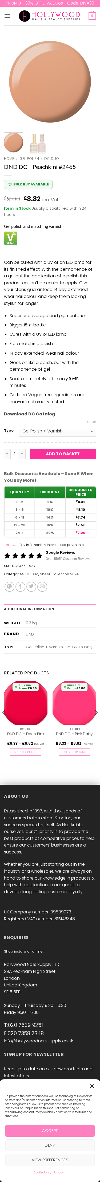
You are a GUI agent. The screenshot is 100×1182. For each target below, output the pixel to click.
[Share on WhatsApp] (9, 587)
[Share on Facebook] (20, 587)
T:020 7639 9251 (23, 1025)
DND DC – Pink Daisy (74, 734)
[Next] (87, 82)
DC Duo (51, 158)
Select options (25, 752)
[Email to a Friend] (42, 587)
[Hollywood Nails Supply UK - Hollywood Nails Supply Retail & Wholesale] (50, 16)
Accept (50, 1130)
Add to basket (63, 454)
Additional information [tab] (29, 609)
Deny (50, 1145)
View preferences (50, 1160)
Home (9, 158)
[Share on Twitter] (31, 587)
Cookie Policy (42, 1173)
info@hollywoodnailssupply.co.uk (38, 1041)
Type (9, 430)
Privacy (58, 1173)
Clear (91, 422)
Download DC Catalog (29, 414)
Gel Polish (29, 158)
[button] (92, 1086)
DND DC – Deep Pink (25, 734)
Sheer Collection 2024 (59, 574)
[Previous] (12, 82)
